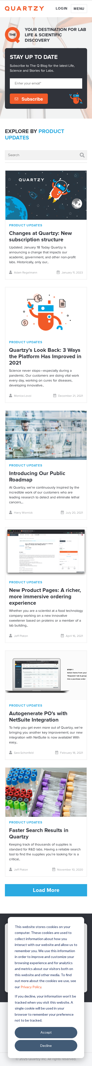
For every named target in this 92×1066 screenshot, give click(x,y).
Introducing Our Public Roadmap (37, 476)
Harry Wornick (23, 512)
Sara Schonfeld (24, 753)
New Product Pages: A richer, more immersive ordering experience (45, 596)
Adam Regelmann (25, 272)
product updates (25, 225)
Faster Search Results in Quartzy (38, 833)
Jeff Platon (21, 636)
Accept (46, 1032)
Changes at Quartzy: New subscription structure (40, 236)
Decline (46, 1045)
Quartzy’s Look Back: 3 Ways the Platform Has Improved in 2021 (45, 356)
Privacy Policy (31, 987)
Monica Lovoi (22, 396)
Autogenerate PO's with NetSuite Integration (38, 716)
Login (61, 8)
